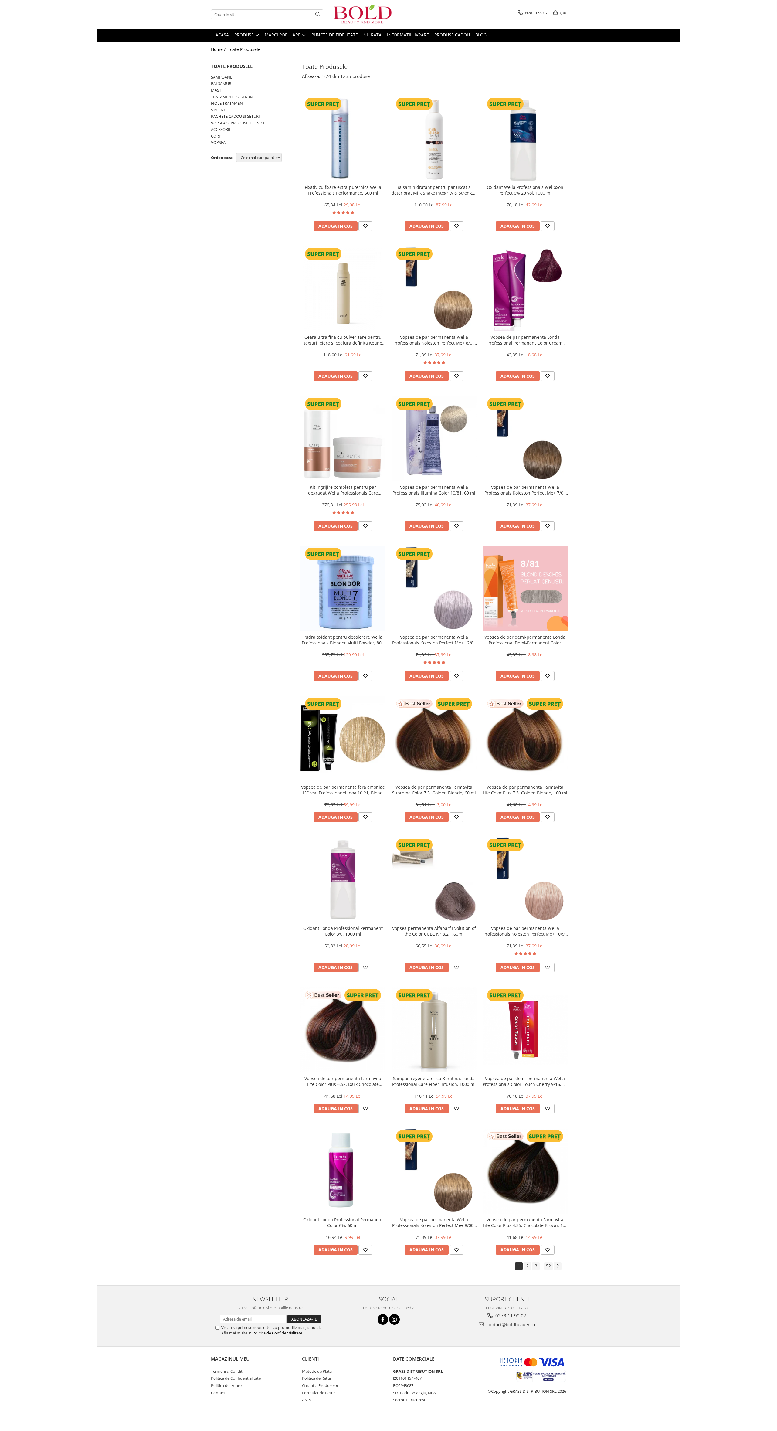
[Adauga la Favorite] (365, 226)
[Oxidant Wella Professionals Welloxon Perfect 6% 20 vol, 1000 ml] (525, 138)
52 (548, 1266)
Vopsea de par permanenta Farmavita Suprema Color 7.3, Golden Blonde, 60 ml (434, 790)
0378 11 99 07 (510, 1316)
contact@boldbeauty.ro (510, 1324)
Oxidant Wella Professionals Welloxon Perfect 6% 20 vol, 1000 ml (525, 190)
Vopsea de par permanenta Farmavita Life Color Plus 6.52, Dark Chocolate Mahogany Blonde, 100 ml (342, 1081)
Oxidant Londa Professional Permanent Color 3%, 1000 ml (343, 931)
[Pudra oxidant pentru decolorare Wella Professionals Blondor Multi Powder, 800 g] (342, 588)
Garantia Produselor (320, 1385)
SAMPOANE (221, 77)
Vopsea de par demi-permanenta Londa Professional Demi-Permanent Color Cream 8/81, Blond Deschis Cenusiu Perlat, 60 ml (524, 640)
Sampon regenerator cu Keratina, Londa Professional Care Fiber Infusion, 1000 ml (434, 1081)
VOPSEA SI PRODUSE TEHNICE (238, 123)
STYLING (218, 110)
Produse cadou (452, 35)
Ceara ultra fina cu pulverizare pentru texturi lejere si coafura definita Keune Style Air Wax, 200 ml (343, 340)
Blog (481, 35)
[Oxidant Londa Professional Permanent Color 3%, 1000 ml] (342, 879)
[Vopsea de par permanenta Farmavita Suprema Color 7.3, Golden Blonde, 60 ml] (434, 738)
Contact (218, 1392)
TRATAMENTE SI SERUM (232, 97)
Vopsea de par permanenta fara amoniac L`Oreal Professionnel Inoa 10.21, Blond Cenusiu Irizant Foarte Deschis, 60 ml (343, 790)
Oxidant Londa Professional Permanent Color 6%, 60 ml (343, 1222)
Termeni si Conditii (227, 1371)
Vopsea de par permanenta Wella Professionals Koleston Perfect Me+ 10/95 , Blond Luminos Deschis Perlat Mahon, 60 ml (525, 931)
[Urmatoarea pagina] (558, 1266)
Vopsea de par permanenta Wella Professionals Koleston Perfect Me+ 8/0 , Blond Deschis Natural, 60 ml (434, 340)
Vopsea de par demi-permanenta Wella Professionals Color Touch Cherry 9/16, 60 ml (525, 1081)
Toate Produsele (244, 49)
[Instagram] (394, 1319)
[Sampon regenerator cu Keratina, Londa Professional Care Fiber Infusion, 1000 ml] (434, 1029)
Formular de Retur (318, 1392)
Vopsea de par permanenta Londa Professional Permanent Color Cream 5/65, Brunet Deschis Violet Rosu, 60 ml (525, 340)
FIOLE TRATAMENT (228, 103)
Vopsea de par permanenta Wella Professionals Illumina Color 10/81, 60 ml (433, 490)
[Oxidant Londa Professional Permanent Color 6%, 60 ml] (342, 1171)
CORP (216, 136)
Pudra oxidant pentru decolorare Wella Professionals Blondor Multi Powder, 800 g (343, 640)
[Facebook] (383, 1319)
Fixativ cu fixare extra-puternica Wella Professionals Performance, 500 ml (343, 190)
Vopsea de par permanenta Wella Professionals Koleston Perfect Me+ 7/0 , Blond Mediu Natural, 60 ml (525, 490)
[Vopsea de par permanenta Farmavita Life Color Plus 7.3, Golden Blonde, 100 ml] (525, 738)
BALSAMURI (221, 83)
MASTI (216, 90)
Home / (219, 49)
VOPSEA (218, 142)
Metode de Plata (317, 1371)
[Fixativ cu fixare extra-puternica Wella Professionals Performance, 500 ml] (342, 138)
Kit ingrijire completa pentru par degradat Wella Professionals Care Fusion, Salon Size (343, 490)
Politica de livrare (226, 1385)
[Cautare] (317, 14)
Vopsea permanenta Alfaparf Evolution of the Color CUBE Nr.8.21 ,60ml (434, 931)
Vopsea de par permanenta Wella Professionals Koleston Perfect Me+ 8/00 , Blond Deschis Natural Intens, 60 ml (434, 1222)
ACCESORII (220, 129)
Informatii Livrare (408, 35)
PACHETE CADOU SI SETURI (235, 116)
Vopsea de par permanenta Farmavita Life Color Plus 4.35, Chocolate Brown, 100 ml (525, 1222)
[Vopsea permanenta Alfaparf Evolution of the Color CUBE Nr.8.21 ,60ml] (434, 879)
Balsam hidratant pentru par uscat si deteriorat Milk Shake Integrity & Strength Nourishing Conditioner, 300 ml (434, 190)
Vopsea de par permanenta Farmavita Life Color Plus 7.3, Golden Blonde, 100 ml (525, 790)
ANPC (307, 1399)
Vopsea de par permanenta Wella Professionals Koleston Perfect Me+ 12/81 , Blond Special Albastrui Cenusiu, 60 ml (434, 640)
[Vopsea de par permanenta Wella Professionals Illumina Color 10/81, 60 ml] (434, 438)
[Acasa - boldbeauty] (362, 14)
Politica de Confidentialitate (277, 1333)
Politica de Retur (316, 1378)
